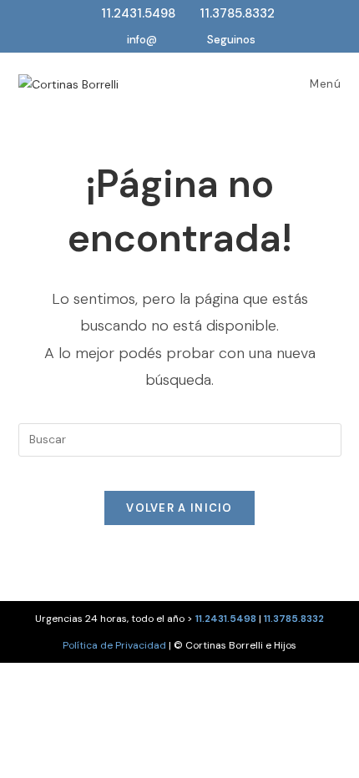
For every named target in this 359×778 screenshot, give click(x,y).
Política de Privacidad (114, 645)
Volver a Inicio (179, 508)
